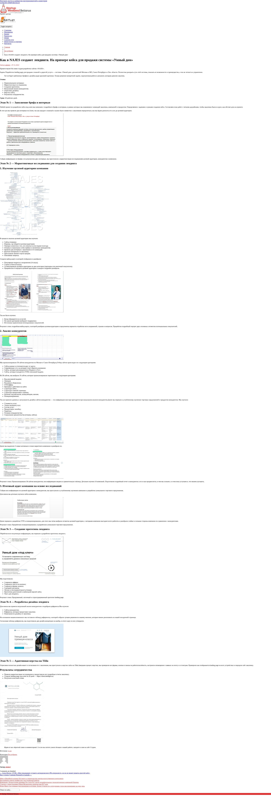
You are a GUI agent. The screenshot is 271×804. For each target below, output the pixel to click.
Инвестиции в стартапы (13, 42)
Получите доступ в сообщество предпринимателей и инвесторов (23, 1)
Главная (7, 47)
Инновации (8, 32)
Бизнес (6, 34)
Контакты (7, 43)
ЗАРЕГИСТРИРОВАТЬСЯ (10, 3)
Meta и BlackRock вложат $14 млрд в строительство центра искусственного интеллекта (31, 778)
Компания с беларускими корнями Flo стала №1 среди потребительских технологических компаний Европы (39, 782)
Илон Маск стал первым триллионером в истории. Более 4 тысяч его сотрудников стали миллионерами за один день (42, 786)
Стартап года (9, 40)
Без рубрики (8, 51)
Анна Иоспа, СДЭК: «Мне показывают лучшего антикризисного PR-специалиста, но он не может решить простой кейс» (45, 773)
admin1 (7, 65)
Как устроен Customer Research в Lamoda (16, 775)
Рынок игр (8, 36)
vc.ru (9, 751)
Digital (6, 38)
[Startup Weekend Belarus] (15, 8)
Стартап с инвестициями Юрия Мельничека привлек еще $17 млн (24, 784)
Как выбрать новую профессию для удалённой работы (19, 780)
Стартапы (7, 30)
